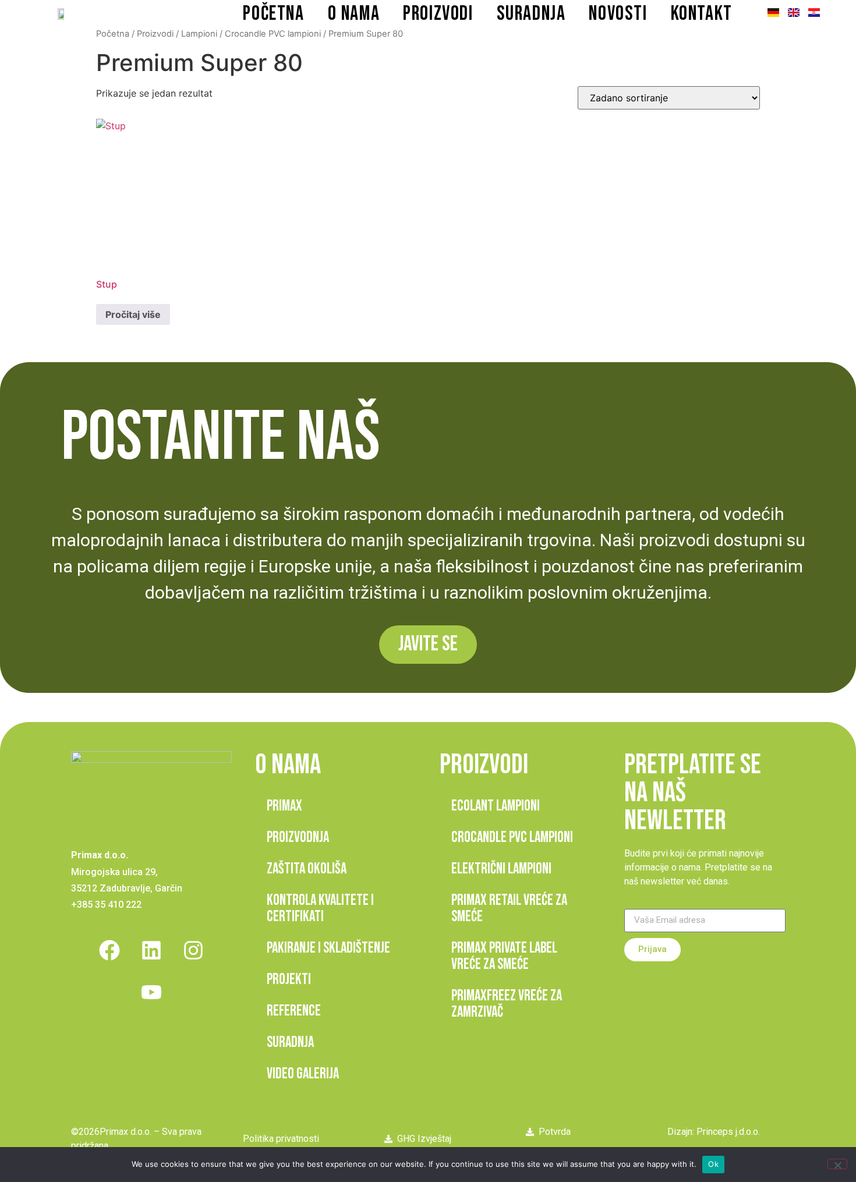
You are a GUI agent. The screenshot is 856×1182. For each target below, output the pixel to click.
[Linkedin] (151, 950)
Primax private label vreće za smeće (504, 956)
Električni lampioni (501, 869)
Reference (294, 1011)
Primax (284, 806)
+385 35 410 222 (106, 904)
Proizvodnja (298, 838)
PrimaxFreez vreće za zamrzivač (506, 1004)
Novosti (618, 14)
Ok (713, 1164)
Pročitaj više (133, 314)
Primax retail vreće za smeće (509, 908)
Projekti (289, 980)
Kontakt (702, 14)
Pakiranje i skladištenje (328, 948)
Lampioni (199, 34)
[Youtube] (151, 992)
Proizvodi (438, 14)
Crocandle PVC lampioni (273, 34)
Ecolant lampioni (495, 806)
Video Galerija (303, 1074)
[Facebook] (109, 950)
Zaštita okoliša (306, 869)
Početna (273, 14)
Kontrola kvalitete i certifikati (320, 908)
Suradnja (531, 14)
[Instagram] (193, 950)
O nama (354, 14)
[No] (837, 1164)
